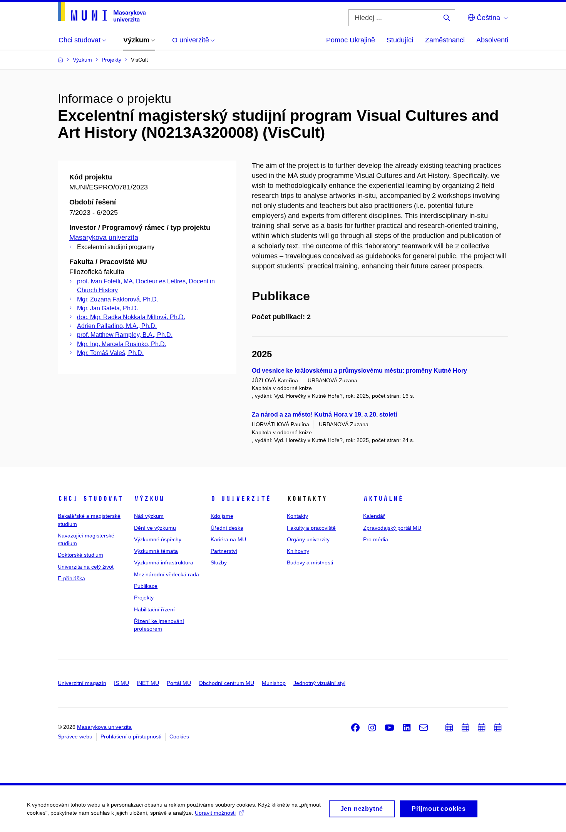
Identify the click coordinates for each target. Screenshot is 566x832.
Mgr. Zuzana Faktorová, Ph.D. (117, 299)
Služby (219, 562)
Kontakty (297, 516)
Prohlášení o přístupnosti (130, 736)
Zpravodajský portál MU (392, 528)
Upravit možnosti (215, 813)
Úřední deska (227, 528)
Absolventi (492, 40)
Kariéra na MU (228, 539)
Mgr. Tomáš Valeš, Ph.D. (110, 353)
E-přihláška (71, 578)
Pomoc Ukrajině (350, 40)
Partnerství (224, 551)
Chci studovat (90, 498)
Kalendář (374, 516)
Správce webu (75, 736)
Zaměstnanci (445, 40)
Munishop (274, 683)
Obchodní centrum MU (226, 683)
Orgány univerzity (308, 539)
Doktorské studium (80, 555)
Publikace (145, 586)
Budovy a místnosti (310, 562)
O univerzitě (241, 498)
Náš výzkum (149, 516)
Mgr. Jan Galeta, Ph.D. (107, 308)
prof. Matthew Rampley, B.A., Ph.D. (124, 334)
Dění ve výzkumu (155, 528)
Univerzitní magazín (82, 683)
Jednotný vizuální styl (319, 683)
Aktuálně (383, 498)
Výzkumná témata (156, 551)
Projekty (144, 597)
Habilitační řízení (154, 609)
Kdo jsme (222, 516)
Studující (400, 40)
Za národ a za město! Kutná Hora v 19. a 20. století (324, 414)
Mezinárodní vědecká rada (166, 574)
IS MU (121, 683)
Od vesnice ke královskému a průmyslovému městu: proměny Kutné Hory (359, 370)
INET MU (148, 683)
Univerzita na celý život (86, 567)
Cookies (179, 736)
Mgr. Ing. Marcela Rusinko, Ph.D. (121, 344)
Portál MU (179, 683)
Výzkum (149, 498)
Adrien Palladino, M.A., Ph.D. (117, 326)
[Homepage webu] (102, 12)
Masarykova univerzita (103, 237)
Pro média (375, 539)
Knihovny (298, 551)
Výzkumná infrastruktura (163, 562)
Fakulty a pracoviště (311, 528)
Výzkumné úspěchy (157, 539)
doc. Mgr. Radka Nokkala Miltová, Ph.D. (131, 317)
